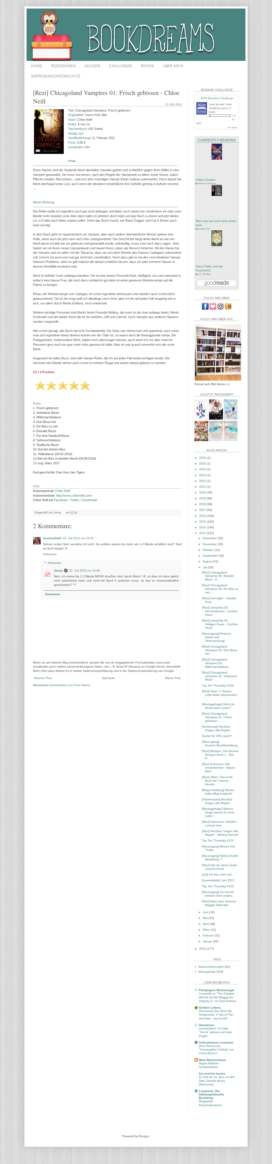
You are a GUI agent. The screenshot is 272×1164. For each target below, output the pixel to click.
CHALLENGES (120, 66)
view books (232, 127)
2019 (203, 498)
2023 (203, 475)
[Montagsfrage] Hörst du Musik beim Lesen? (218, 706)
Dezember (210, 538)
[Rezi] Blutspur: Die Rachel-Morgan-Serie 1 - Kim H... (220, 754)
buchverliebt (52, 538)
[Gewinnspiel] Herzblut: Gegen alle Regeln (217, 801)
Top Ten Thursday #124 (218, 840)
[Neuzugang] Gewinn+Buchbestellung (220, 743)
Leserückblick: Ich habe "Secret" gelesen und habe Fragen (215, 1032)
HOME (36, 66)
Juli (205, 567)
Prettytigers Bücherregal (216, 990)
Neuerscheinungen (211, 966)
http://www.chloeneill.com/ (74, 495)
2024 (203, 469)
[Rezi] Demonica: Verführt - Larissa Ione (220, 823)
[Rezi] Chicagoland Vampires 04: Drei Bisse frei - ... (219, 650)
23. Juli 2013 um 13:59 (84, 570)
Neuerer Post (43, 678)
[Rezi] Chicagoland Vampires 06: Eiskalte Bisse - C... (218, 576)
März (206, 929)
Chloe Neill (62, 491)
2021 (203, 486)
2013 (203, 533)
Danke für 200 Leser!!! (217, 736)
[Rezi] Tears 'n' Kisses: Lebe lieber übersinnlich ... (219, 695)
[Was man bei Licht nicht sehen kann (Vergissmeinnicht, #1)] (216, 195)
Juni (206, 912)
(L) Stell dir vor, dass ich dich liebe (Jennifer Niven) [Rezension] (217, 1080)
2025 (203, 463)
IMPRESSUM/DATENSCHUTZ (55, 76)
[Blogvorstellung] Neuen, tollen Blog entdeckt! (218, 791)
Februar (208, 935)
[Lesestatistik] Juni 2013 (218, 880)
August (208, 561)
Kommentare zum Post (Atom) (69, 685)
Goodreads (89, 500)
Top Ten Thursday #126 (218, 685)
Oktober (208, 550)
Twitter (74, 500)
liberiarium (206, 1025)
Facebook (61, 500)
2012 (203, 948)
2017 (203, 510)
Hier (87, 147)
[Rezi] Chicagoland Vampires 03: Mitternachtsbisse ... (217, 663)
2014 (203, 527)
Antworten (50, 554)
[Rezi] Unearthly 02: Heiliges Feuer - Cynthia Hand (220, 624)
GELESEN (92, 66)
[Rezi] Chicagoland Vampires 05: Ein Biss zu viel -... (220, 588)
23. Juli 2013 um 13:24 (78, 538)
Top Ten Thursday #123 (218, 886)
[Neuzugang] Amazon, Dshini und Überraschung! (217, 637)
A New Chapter (206, 179)
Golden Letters (210, 1007)
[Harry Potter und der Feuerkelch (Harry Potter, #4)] (216, 245)
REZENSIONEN (63, 66)
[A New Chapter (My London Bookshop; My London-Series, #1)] (216, 158)
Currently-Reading (217, 140)
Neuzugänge (206, 971)
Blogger (144, 1136)
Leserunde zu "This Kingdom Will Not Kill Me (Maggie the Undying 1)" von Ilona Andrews (218, 997)
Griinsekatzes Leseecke (216, 1042)
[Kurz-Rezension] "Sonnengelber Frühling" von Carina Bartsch (216, 1049)
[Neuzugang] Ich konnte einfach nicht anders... (218, 893)
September (210, 555)
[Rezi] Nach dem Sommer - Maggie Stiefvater (220, 903)
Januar (208, 941)
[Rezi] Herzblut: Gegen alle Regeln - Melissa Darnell (220, 832)
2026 (203, 457)
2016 (203, 515)
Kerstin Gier (204, 229)
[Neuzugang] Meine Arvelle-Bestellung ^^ (220, 857)
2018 (203, 504)
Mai (205, 918)
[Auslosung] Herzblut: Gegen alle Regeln (216, 728)
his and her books (212, 1073)
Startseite (108, 678)
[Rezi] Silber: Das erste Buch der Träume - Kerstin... (217, 780)
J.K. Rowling (204, 274)
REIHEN (147, 66)
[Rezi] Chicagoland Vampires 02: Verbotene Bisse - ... (219, 676)
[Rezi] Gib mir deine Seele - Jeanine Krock (220, 866)
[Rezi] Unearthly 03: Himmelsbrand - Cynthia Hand (220, 611)
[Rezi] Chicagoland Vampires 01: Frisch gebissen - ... (217, 717)
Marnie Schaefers (207, 183)
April (206, 924)
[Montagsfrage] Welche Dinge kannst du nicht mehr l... (218, 812)
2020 (203, 492)
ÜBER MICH (173, 66)
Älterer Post (173, 678)
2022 (203, 481)
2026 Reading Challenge (216, 98)
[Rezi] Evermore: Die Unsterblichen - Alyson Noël (218, 767)
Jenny (58, 570)
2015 (203, 521)
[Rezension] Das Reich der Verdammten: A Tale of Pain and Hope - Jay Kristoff (216, 1014)
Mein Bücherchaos (212, 1060)
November (210, 544)
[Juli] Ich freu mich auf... (218, 874)
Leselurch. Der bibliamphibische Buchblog (211, 1094)
